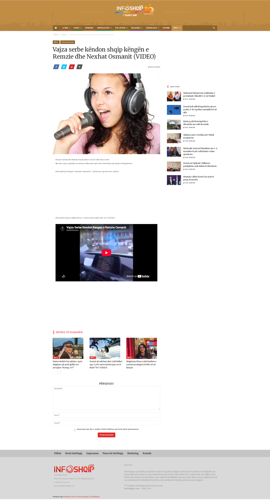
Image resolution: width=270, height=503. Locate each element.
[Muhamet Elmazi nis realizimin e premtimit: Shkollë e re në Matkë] (174, 96)
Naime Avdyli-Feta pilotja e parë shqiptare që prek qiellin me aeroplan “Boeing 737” (69, 363)
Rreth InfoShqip (71, 452)
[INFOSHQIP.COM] (135, 10)
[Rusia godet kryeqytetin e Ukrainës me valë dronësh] (174, 123)
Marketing (125, 452)
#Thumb (138, 28)
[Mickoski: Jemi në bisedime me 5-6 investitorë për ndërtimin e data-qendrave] (174, 150)
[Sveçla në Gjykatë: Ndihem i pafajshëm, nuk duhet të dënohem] (174, 166)
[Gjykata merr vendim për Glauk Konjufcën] (174, 137)
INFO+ (62, 35)
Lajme (61, 28)
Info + (145, 28)
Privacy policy (83, 495)
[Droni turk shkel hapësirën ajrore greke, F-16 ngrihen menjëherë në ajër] (174, 110)
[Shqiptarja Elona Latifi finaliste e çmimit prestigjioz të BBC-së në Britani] (143, 347)
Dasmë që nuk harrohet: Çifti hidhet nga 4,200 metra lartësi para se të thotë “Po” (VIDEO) (106, 363)
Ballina (55, 35)
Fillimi (57, 452)
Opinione (79, 28)
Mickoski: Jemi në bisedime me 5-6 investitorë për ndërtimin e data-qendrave (198, 150)
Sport (70, 28)
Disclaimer (95, 495)
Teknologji (127, 28)
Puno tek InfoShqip (107, 452)
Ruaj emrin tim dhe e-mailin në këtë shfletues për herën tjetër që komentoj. (108, 428)
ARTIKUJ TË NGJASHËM (66, 332)
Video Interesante (68, 42)
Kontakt (137, 452)
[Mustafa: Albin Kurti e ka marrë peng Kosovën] (174, 179)
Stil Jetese (103, 28)
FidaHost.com (69, 495)
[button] (214, 28)
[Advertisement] (106, 196)
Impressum (88, 452)
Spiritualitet (89, 28)
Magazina (115, 28)
